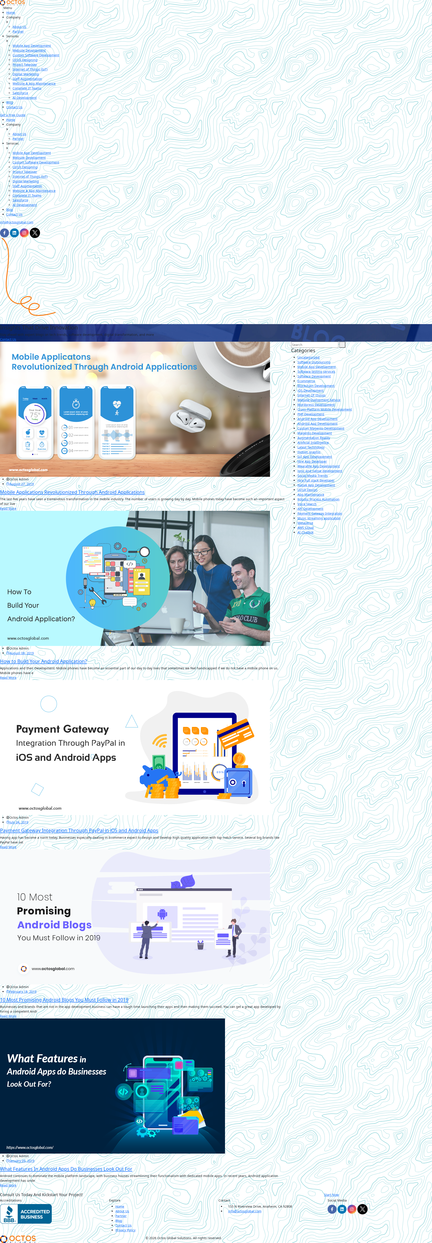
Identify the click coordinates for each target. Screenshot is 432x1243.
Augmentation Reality (313, 438)
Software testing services (316, 371)
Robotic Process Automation (318, 499)
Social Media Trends (312, 475)
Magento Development (314, 433)
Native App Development (316, 485)
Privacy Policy (125, 1230)
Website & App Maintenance (34, 83)
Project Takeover (25, 64)
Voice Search (307, 504)
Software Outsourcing (314, 362)
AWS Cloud (305, 527)
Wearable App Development (318, 466)
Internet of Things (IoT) (30, 69)
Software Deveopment (314, 376)
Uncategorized (308, 357)
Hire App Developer (312, 461)
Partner (18, 31)
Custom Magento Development (320, 428)
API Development (310, 509)
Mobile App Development (32, 45)
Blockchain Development (316, 386)
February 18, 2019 (22, 991)
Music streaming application (319, 518)
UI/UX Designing (25, 60)
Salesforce (20, 93)
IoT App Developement (314, 456)
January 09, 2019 (21, 1161)
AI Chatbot (305, 532)
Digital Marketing (26, 74)
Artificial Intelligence (313, 442)
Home (10, 12)
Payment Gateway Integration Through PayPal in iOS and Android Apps (79, 830)
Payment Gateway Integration (319, 513)
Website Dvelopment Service (318, 400)
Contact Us (14, 107)
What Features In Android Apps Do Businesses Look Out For (66, 1169)
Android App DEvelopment (317, 419)
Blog (9, 102)
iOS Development (310, 390)
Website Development (29, 50)
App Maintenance (310, 494)
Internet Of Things (311, 395)
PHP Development (310, 414)
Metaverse (305, 523)
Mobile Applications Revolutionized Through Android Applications (72, 492)
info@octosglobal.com (16, 222)
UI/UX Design (307, 490)
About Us (19, 27)
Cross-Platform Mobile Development (324, 409)
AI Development (25, 97)
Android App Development (317, 423)
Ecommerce (306, 381)
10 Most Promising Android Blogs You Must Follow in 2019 (64, 1000)
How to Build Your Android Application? (43, 661)
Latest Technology (310, 447)
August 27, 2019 (21, 484)
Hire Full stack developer (316, 480)
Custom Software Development (36, 55)
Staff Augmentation (27, 79)
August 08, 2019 (21, 653)
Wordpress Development (316, 404)
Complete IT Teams (27, 88)
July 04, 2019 (18, 822)
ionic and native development (319, 471)
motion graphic (309, 452)
